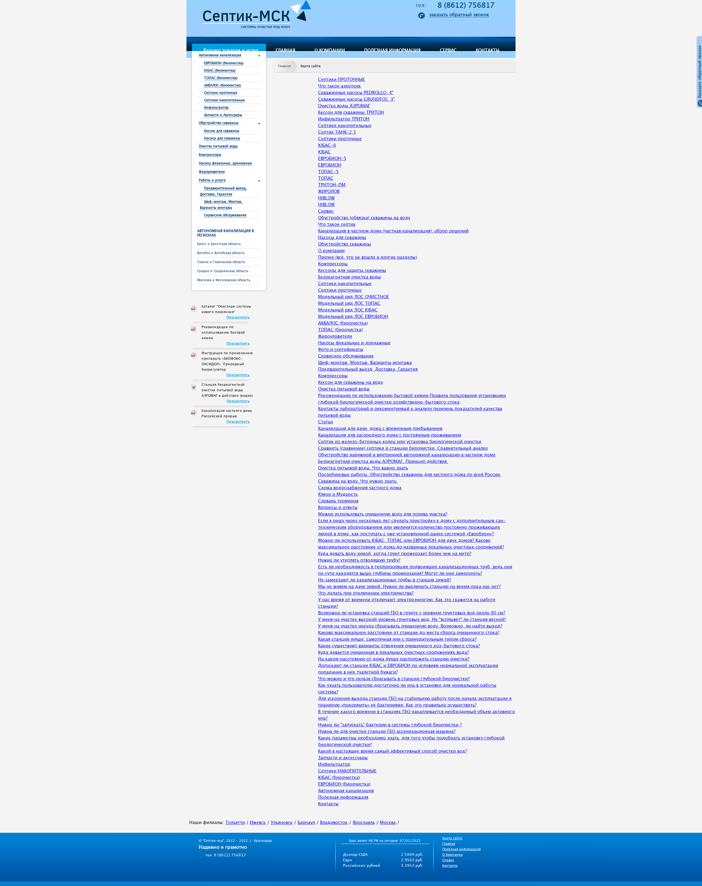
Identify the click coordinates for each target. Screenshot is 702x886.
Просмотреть (238, 317)
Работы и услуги (212, 180)
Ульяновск (282, 823)
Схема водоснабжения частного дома (359, 488)
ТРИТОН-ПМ (332, 185)
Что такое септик (337, 225)
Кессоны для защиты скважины (352, 271)
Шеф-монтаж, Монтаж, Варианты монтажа (365, 363)
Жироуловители (212, 171)
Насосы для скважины (222, 138)
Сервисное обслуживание (225, 215)
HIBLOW (326, 198)
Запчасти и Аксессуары (223, 115)
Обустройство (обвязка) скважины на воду (364, 218)
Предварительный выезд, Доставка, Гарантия (368, 369)
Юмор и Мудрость (338, 495)
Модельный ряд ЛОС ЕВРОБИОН (353, 317)
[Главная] (255, 16)
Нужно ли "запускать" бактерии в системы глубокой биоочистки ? (390, 725)
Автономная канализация (220, 55)
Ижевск (258, 823)
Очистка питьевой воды (218, 146)
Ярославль (364, 823)
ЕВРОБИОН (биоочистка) (224, 63)
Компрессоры (210, 154)
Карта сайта (311, 66)
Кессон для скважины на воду (350, 383)
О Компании (452, 854)
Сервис (448, 51)
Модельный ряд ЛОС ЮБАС (348, 310)
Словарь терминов (338, 501)
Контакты (487, 51)
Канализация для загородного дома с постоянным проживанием (389, 435)
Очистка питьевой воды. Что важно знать (363, 468)
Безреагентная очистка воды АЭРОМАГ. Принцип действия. (383, 462)
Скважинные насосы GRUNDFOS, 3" (356, 99)
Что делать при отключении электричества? (366, 593)
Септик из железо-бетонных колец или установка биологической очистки (399, 442)
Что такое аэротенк (339, 86)
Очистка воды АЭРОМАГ (344, 106)
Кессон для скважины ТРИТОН (351, 113)
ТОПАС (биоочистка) (220, 78)
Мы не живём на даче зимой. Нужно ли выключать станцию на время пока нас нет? (409, 587)
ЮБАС (324, 152)
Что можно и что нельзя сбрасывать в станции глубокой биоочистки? (394, 679)
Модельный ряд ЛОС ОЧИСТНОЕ (353, 297)
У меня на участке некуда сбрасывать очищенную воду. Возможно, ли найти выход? (410, 626)
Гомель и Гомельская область (221, 262)
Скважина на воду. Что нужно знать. (358, 481)
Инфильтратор (216, 107)
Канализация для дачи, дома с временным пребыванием (380, 429)
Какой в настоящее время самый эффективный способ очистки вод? (392, 751)
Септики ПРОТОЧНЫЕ (341, 80)
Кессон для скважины (221, 131)
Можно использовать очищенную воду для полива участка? (382, 514)
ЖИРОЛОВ (328, 192)
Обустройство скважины (219, 123)
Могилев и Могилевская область (223, 280)
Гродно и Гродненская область (222, 271)
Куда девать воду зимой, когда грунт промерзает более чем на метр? (394, 554)
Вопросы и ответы (338, 508)
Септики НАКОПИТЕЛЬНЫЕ (347, 771)
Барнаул (306, 823)
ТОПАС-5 (328, 172)
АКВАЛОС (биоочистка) (222, 85)
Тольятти (235, 823)
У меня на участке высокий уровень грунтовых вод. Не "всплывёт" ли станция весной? (412, 620)
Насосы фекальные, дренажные (225, 163)
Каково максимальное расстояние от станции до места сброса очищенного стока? (408, 633)
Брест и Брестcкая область (219, 244)
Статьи (325, 422)
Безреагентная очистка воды (349, 277)
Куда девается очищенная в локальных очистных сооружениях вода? (393, 653)
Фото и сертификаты (340, 350)
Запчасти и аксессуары (343, 758)
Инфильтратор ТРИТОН (343, 119)
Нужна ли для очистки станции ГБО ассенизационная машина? (386, 732)
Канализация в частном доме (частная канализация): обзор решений (393, 231)
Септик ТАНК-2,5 (337, 132)
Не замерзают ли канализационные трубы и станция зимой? (384, 580)
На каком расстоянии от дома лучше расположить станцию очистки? (393, 659)
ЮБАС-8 (327, 146)
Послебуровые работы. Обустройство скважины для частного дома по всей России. (409, 475)
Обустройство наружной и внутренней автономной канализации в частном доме (407, 455)
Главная (285, 51)
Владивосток (334, 823)
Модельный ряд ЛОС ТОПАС (349, 304)
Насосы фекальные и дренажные (354, 343)
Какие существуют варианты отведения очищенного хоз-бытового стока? (399, 646)
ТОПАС (325, 178)
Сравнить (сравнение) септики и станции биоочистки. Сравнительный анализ (403, 448)
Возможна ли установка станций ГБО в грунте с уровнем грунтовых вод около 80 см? (411, 613)
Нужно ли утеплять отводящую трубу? (359, 560)
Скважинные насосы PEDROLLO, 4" (356, 93)
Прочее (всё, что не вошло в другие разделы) (367, 257)
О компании (330, 51)
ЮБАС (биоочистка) (220, 70)
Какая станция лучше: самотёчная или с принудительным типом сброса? (397, 639)
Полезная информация (392, 51)
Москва (388, 823)
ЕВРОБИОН (329, 165)
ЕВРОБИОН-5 (332, 159)
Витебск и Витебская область (221, 253)
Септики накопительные (224, 100)
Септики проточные (220, 92)
